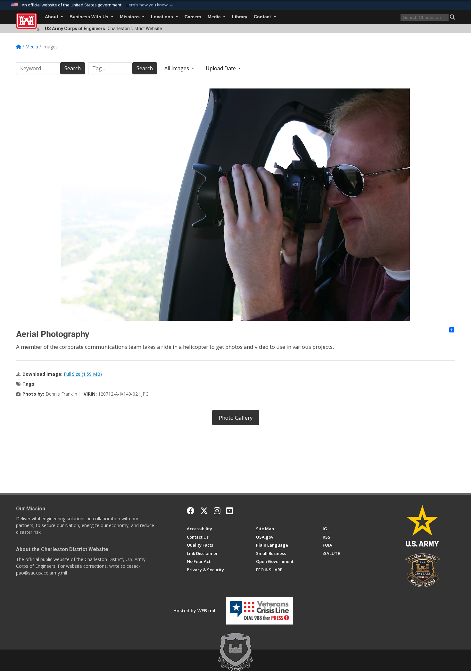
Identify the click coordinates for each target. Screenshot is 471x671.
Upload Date (221, 68)
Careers (193, 16)
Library (239, 16)
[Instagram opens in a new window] (217, 510)
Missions (130, 16)
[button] (150, 5)
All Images (177, 68)
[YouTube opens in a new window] (229, 510)
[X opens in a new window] (204, 510)
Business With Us (90, 16)
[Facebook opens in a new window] (190, 510)
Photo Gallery (235, 417)
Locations (162, 16)
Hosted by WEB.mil (194, 611)
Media (215, 16)
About (52, 16)
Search (72, 68)
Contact (263, 16)
